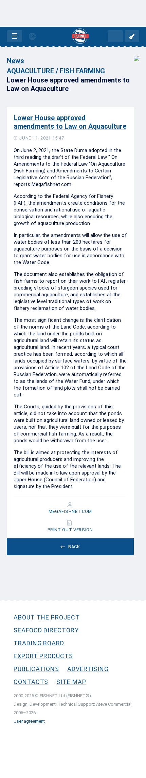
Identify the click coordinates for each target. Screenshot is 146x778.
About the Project (47, 617)
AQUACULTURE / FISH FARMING (56, 71)
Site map (71, 681)
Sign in (132, 36)
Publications (36, 668)
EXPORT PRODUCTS (43, 656)
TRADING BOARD (39, 643)
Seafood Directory (46, 630)
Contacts (31, 681)
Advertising (88, 668)
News (15, 61)
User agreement (29, 721)
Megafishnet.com (70, 511)
